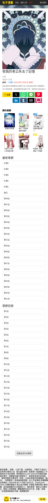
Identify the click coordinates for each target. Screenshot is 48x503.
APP (30, 3)
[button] (16, 94)
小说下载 (19, 470)
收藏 (8, 95)
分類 (16, 3)
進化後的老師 (21, 472)
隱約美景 (30, 487)
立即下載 (42, 499)
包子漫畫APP (15, 498)
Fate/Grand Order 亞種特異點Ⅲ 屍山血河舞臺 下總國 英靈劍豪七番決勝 (24, 485)
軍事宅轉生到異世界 (9, 478)
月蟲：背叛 (40, 489)
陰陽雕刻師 (24, 491)
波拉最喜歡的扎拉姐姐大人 (14, 487)
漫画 (12, 470)
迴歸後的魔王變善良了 (18, 476)
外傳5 (10, 82)
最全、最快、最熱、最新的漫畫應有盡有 (20, 500)
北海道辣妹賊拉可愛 (9, 491)
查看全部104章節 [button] (24, 453)
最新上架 (24, 3)
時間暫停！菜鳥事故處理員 (16, 480)
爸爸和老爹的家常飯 (37, 476)
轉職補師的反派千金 (26, 489)
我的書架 (43, 3)
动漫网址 (28, 470)
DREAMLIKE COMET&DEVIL (21, 483)
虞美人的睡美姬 (9, 489)
